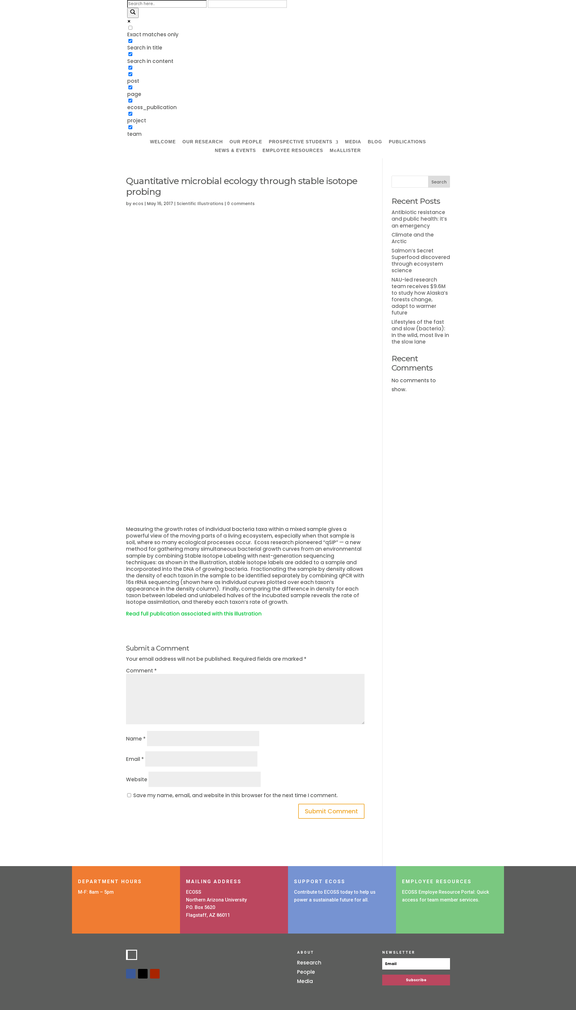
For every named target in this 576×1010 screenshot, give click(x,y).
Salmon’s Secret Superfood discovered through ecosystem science (421, 260)
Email (135, 759)
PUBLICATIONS (407, 142)
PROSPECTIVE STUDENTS (300, 142)
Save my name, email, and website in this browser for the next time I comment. (235, 795)
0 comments (241, 204)
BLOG (375, 142)
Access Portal (427, 914)
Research (309, 962)
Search (439, 182)
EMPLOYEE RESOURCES (292, 151)
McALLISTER (345, 151)
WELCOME (163, 142)
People (306, 972)
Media (305, 981)
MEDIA (353, 142)
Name (136, 738)
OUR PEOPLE (246, 142)
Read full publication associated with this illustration (194, 613)
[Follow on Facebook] (131, 974)
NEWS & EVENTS (235, 151)
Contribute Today (326, 914)
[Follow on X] (143, 974)
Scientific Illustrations (200, 204)
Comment (141, 670)
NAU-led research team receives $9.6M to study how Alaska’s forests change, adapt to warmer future (420, 296)
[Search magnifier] (133, 13)
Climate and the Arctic (413, 238)
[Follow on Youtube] (155, 974)
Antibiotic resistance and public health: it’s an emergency (419, 219)
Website (136, 779)
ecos (138, 204)
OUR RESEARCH (202, 142)
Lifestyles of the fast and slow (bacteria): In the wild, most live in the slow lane (420, 331)
